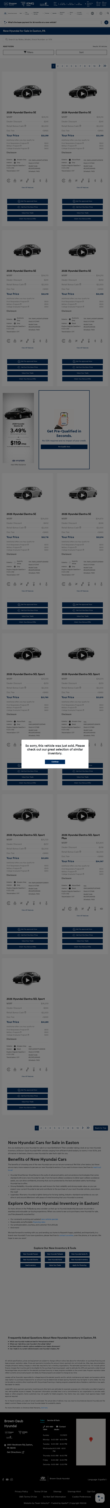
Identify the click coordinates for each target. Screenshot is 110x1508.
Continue (55, 762)
